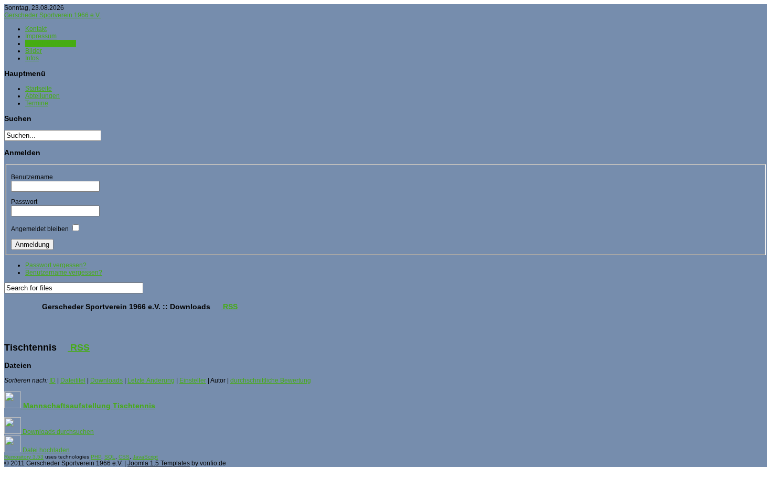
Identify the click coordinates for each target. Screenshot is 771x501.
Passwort (24, 201)
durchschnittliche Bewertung (270, 380)
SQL (109, 457)
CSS (124, 457)
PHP (96, 457)
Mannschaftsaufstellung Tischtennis (88, 405)
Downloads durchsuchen (57, 431)
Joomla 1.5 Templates (158, 463)
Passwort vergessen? (56, 265)
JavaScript (145, 457)
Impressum (41, 36)
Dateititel (72, 380)
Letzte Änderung (151, 380)
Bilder (33, 51)
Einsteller (192, 380)
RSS (229, 306)
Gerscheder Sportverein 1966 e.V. (52, 15)
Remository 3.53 (24, 457)
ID (52, 380)
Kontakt (36, 28)
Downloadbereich (50, 43)
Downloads (106, 380)
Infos (32, 58)
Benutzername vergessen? (63, 272)
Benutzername (32, 177)
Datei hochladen (45, 450)
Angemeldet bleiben (40, 229)
